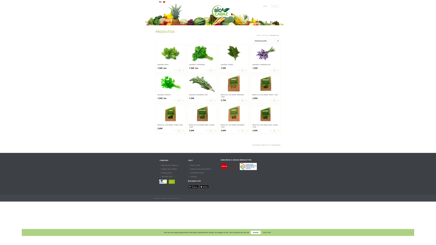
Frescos (265, 35)
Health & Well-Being (220, 22)
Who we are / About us (170, 165)
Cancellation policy (197, 173)
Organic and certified (169, 169)
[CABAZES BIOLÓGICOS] (221, 11)
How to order (195, 165)
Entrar (265, 6)
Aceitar (255, 232)
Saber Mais (267, 232)
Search (261, 22)
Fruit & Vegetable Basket (174, 22)
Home (251, 22)
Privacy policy (166, 173)
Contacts (193, 176)
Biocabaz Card (167, 176)
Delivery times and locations (200, 169)
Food (191, 22)
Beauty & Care (239, 22)
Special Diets (202, 22)
